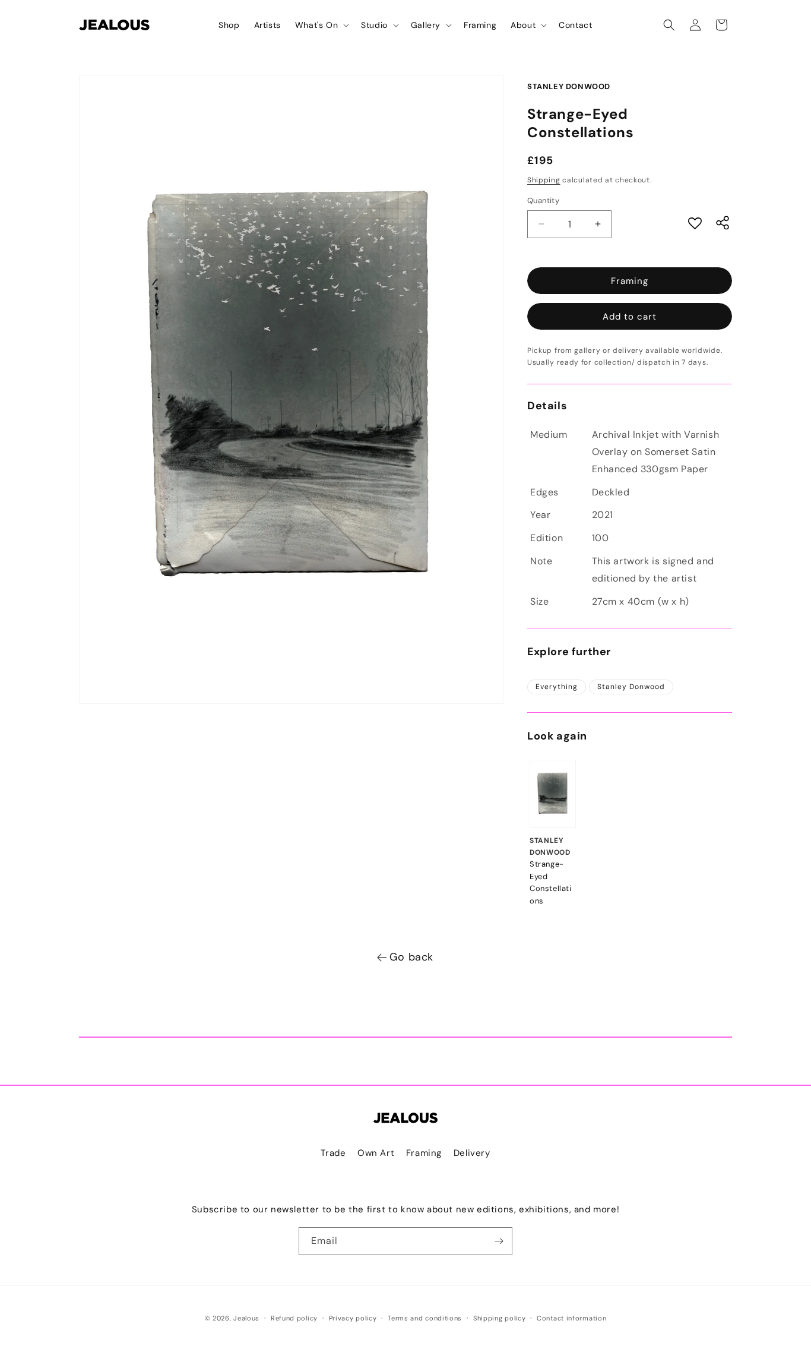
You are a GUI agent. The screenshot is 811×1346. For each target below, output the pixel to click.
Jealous (246, 1318)
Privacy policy (353, 1318)
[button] (321, 24)
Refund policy (294, 1318)
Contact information (571, 1318)
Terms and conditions (425, 1318)
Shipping (543, 180)
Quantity (543, 200)
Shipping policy (499, 1318)
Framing (629, 281)
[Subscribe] (499, 1241)
